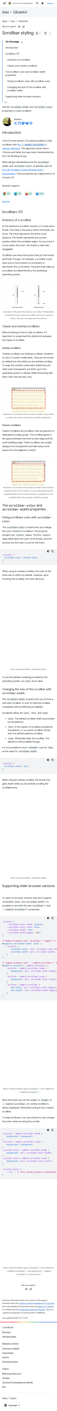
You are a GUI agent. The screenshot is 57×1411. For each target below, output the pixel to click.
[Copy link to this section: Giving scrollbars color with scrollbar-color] (12, 521)
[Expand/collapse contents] (21, 42)
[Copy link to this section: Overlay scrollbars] (23, 348)
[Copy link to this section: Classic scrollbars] (23, 425)
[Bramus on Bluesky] (27, 124)
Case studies (7, 1353)
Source (5, 201)
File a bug (6, 1332)
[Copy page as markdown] (45, 33)
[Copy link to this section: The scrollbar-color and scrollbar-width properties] (48, 509)
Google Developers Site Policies (32, 1309)
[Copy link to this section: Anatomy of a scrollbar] (34, 220)
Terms (4, 1398)
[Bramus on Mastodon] (23, 124)
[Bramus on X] (15, 124)
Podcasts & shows (10, 1361)
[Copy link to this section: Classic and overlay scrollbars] (42, 326)
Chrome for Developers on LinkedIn (17, 1382)
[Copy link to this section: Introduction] (24, 133)
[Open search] (37, 3)
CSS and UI (20, 12)
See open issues (9, 1336)
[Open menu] (4, 3)
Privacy (13, 1398)
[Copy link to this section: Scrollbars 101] (25, 212)
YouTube (6, 1378)
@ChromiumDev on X (11, 1373)
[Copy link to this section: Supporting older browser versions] (5, 890)
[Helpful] (19, 27)
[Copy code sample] (52, 551)
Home (4, 21)
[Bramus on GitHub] (19, 124)
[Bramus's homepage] (31, 124)
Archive (5, 1357)
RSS (4, 1386)
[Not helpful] (23, 27)
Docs (5, 12)
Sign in (50, 3)
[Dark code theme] (48, 551)
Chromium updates (10, 1348)
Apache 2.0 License (45, 1306)
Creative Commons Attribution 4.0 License (36, 1303)
